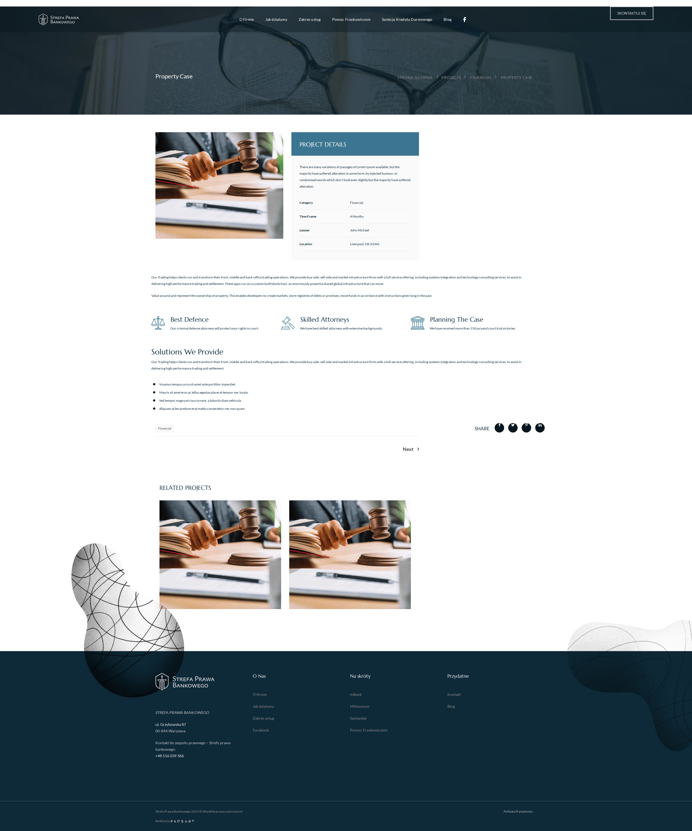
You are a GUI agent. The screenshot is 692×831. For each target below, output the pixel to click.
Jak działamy (276, 19)
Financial (164, 428)
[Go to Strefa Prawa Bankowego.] (414, 77)
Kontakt (454, 694)
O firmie (246, 19)
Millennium (360, 706)
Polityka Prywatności (518, 811)
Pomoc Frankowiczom (351, 19)
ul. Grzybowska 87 (170, 724)
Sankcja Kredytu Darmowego (407, 19)
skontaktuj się (631, 13)
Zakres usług (310, 19)
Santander (358, 718)
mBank (356, 694)
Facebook (261, 730)
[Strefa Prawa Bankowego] (59, 19)
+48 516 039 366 (169, 755)
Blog (447, 19)
